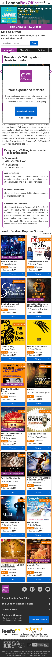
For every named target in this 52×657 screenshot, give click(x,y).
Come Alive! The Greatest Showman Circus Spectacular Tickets (38, 455)
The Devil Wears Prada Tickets (37, 237)
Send (34, 43)
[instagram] (40, 589)
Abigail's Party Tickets (36, 540)
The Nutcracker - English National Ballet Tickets (11, 541)
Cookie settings (26, 118)
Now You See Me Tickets (11, 236)
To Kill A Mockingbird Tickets (13, 453)
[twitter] (24, 589)
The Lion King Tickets (10, 321)
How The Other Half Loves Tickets (12, 365)
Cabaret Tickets (33, 364)
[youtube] (47, 589)
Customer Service (39, 619)
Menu (48, 1)
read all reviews (11, 634)
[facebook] (32, 589)
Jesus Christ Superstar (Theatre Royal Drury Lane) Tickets (38, 281)
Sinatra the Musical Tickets (12, 279)
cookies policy (40, 102)
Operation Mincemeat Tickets (36, 322)
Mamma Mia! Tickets (35, 497)
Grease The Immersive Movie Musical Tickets (10, 409)
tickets (12, 274)
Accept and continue (26, 111)
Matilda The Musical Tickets (12, 497)
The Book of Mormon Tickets (39, 408)
